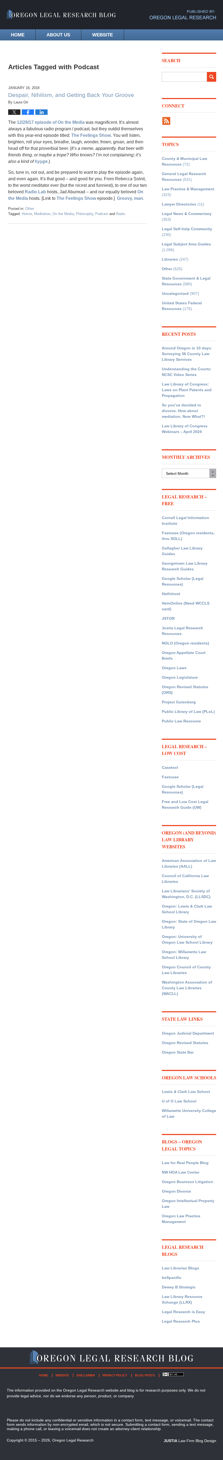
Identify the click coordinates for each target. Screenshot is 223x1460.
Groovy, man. (130, 198)
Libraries (170, 259)
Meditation (42, 214)
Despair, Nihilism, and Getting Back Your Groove (71, 95)
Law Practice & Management (188, 189)
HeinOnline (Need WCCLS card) (185, 606)
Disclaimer (85, 1375)
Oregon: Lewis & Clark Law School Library (187, 909)
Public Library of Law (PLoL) (188, 711)
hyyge (41, 161)
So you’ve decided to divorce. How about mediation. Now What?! (183, 411)
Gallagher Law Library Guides (182, 551)
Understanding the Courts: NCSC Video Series (187, 372)
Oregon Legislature (180, 677)
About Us (58, 34)
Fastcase (170, 777)
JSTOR (168, 618)
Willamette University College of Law (189, 1113)
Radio (120, 214)
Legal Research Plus (181, 1321)
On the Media (63, 214)
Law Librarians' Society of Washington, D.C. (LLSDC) (186, 894)
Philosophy (84, 214)
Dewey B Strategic (179, 1287)
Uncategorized (175, 293)
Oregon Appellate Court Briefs (184, 655)
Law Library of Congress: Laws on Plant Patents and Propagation (187, 390)
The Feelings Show (91, 135)
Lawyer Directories (179, 204)
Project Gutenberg (179, 702)
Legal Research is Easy (183, 1312)
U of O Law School (179, 1101)
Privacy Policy (115, 1375)
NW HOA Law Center (180, 1172)
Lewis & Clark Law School (186, 1091)
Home (17, 34)
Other (29, 209)
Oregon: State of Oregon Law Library (189, 924)
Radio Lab (35, 191)
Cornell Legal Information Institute (185, 521)
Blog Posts (145, 1375)
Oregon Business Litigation (187, 1182)
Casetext (170, 767)
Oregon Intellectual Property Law (188, 1204)
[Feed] (166, 121)
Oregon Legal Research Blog (61, 17)
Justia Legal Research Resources (182, 631)
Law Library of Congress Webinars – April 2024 (184, 429)
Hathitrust (171, 594)
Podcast (101, 214)
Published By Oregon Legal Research (183, 15)
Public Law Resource (181, 721)
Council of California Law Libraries (185, 879)
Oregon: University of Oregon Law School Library (187, 939)
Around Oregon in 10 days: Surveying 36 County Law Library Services (187, 354)
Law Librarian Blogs (180, 1268)
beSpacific (171, 1277)
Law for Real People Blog (185, 1163)
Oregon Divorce (176, 1191)
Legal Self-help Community (187, 229)
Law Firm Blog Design (190, 1441)
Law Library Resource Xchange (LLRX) (182, 1299)
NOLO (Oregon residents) (185, 643)
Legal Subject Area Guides (186, 244)
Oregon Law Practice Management (181, 1219)
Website (102, 34)
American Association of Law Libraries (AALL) (189, 863)
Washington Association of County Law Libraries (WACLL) (187, 988)
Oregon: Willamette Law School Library (184, 955)
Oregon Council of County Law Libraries (186, 970)
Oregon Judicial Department (188, 1033)
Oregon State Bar (178, 1052)
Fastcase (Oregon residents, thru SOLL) (188, 536)
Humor (27, 214)
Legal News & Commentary (187, 213)
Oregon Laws (174, 668)
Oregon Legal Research (73, 1440)
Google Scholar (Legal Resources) (182, 581)
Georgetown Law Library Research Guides (184, 566)
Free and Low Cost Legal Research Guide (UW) (185, 804)
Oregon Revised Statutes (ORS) (185, 690)
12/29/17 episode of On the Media (51, 122)
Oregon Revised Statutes (185, 1043)
